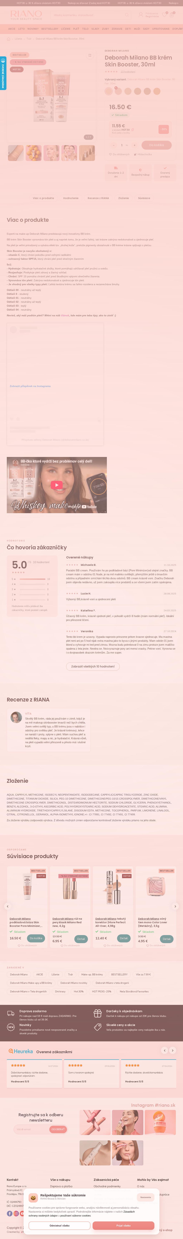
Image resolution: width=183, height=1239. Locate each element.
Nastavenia (145, 1197)
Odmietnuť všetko (60, 1225)
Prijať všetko (124, 1225)
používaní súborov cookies (75, 1215)
